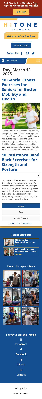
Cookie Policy (14, 223)
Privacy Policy (26, 223)
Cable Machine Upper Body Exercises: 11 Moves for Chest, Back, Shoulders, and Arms (26, 250)
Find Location (11, 60)
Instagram (21, 344)
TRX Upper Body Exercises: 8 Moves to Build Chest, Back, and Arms (25, 241)
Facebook (21, 354)
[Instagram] (27, 53)
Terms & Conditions (21, 393)
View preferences (21, 218)
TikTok (21, 364)
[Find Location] (3, 60)
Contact (21, 374)
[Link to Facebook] (21, 349)
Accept (21, 206)
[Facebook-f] (21, 53)
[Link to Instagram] (21, 339)
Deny (21, 212)
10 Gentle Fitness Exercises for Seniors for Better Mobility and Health (19, 89)
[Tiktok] (33, 53)
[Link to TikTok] (21, 360)
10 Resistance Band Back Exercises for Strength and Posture (20, 162)
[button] (39, 176)
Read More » (19, 245)
